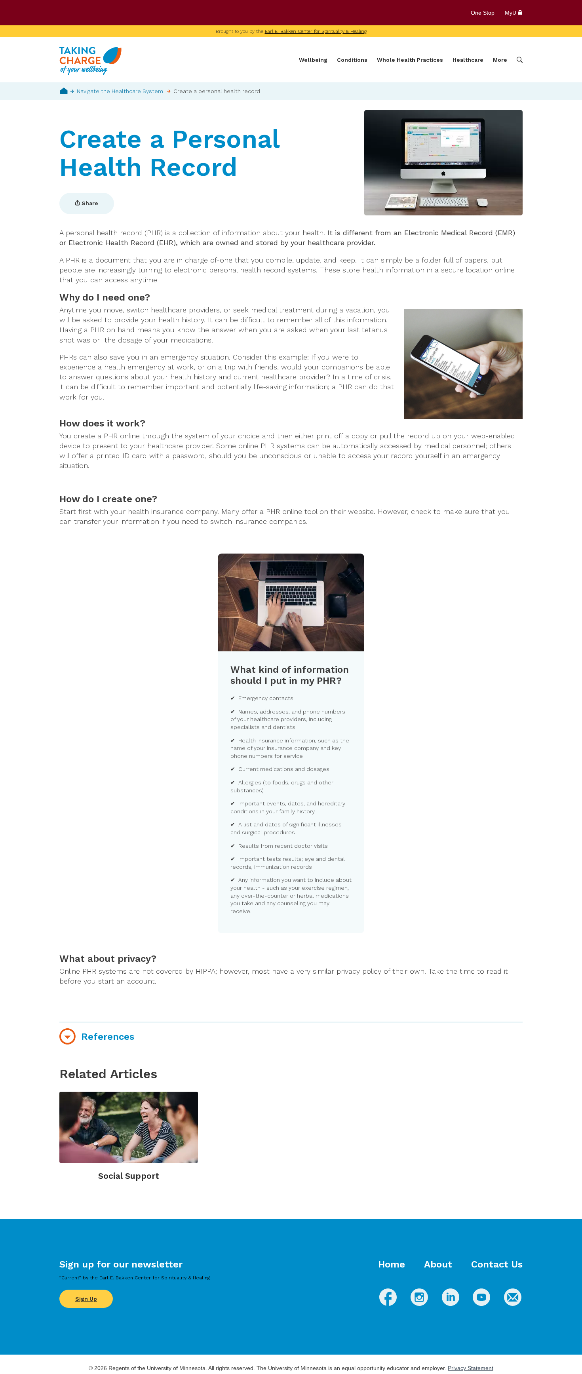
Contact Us (497, 1264)
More (500, 60)
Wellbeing (313, 60)
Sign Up (86, 1299)
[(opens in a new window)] (388, 1303)
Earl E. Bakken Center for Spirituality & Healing (316, 31)
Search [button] (520, 60)
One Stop (483, 13)
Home (64, 91)
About (438, 1264)
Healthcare (468, 60)
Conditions (352, 60)
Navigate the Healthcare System (120, 91)
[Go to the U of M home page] (116, 12)
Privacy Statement (470, 1368)
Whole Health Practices (410, 60)
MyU (511, 13)
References (107, 1036)
